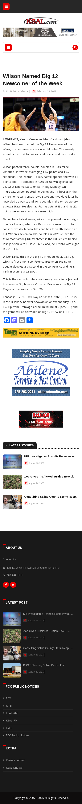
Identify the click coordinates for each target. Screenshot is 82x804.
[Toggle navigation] (6, 6)
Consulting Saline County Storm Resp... (51, 496)
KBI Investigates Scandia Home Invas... (50, 456)
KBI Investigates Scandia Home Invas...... (48, 613)
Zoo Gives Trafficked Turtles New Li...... (47, 630)
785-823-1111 (14, 574)
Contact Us (10, 559)
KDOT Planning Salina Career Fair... (45, 665)
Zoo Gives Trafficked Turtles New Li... (49, 476)
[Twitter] (13, 586)
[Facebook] (6, 586)
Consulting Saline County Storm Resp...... (48, 648)
